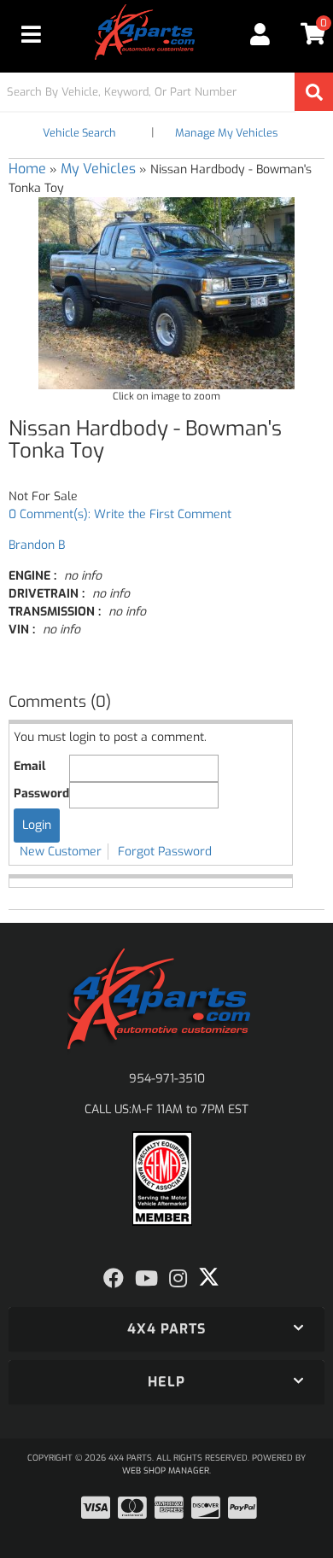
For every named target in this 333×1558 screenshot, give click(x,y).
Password (41, 793)
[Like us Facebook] (113, 1279)
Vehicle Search (79, 132)
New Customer (61, 851)
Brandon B (37, 545)
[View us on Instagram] (178, 1279)
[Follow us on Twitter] (208, 1277)
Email (29, 766)
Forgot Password (165, 851)
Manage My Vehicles (226, 132)
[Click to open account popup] (260, 34)
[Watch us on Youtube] (146, 1279)
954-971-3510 (167, 1079)
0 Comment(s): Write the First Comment (120, 514)
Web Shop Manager (165, 1470)
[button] (166, 92)
